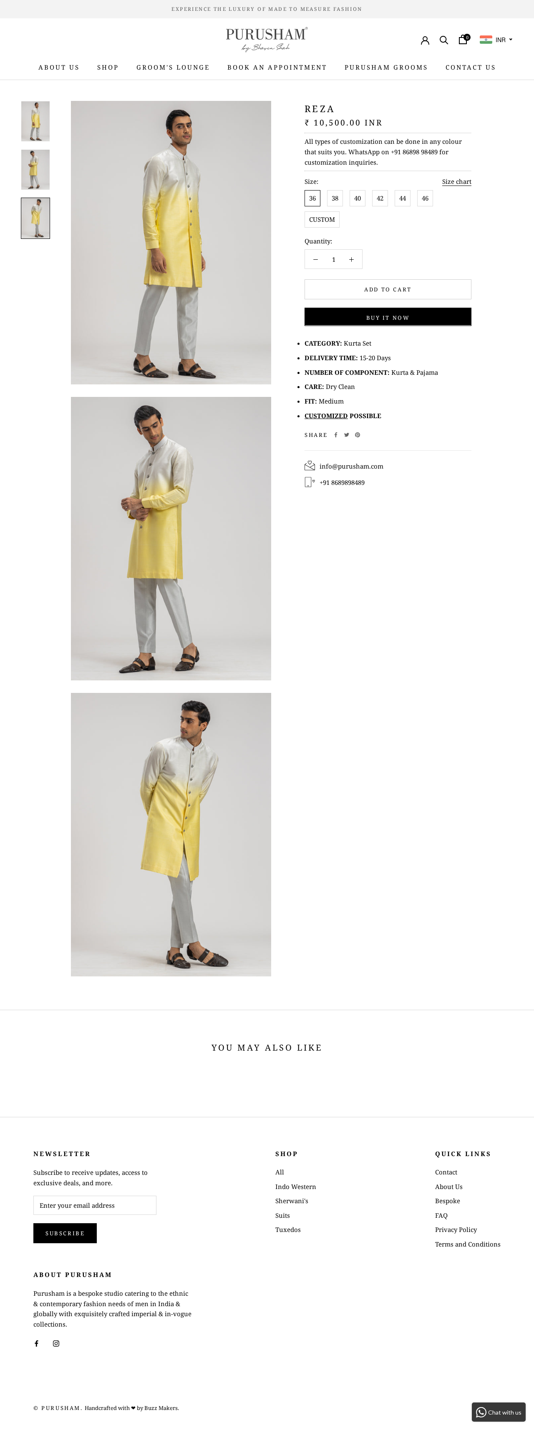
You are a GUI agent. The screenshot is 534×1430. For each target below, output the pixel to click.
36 (312, 197)
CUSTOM (322, 219)
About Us (59, 67)
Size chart (456, 181)
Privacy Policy (456, 1229)
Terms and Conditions (468, 1244)
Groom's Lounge (173, 67)
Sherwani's (291, 1201)
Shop (108, 67)
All (279, 1172)
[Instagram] (56, 1343)
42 (380, 197)
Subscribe (65, 1233)
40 (357, 197)
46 (425, 197)
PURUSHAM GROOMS (386, 67)
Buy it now (388, 317)
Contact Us (471, 67)
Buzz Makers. (161, 1408)
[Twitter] (346, 434)
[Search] (444, 39)
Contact (446, 1172)
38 (335, 197)
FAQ (441, 1215)
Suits (282, 1215)
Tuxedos (288, 1229)
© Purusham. (58, 1408)
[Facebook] (335, 434)
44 (402, 197)
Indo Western (295, 1186)
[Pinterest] (357, 434)
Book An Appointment (277, 67)
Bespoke (447, 1201)
